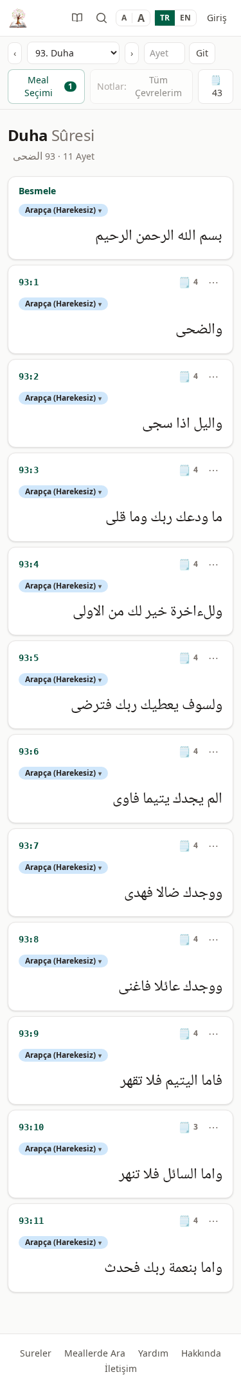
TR (165, 17)
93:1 (29, 282)
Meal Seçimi (48, 86)
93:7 (29, 845)
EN (185, 17)
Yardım (153, 1353)
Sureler (35, 1353)
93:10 (31, 1127)
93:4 (29, 564)
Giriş (217, 18)
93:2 (29, 376)
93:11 (31, 1221)
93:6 (29, 751)
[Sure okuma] (77, 18)
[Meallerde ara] (101, 18)
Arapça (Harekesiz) (63, 210)
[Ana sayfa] (18, 18)
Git (202, 53)
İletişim (121, 1368)
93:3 (29, 470)
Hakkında (201, 1353)
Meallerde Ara (94, 1353)
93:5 (29, 658)
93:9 (29, 1033)
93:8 (29, 939)
